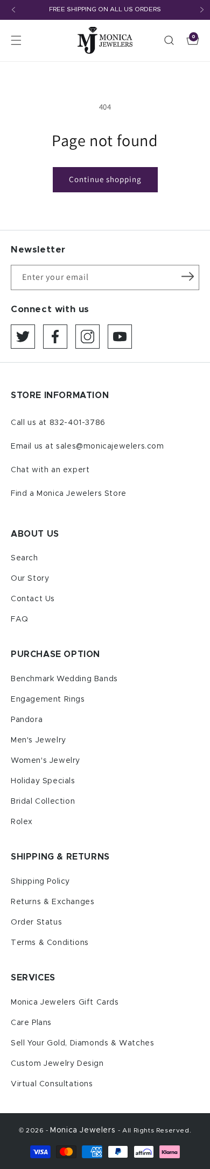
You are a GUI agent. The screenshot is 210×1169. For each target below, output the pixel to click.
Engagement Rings (48, 699)
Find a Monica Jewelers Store (69, 493)
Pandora (27, 720)
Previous (13, 9)
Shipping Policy (40, 881)
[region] (105, 10)
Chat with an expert (50, 470)
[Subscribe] (187, 276)
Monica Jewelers (84, 1130)
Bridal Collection (43, 801)
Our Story (30, 578)
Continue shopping (105, 179)
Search (24, 558)
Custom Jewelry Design (57, 1063)
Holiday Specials (43, 781)
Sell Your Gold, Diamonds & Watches (82, 1043)
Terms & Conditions (50, 943)
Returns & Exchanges (52, 902)
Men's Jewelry (38, 740)
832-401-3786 (78, 423)
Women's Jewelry (45, 760)
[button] (16, 40)
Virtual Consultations (52, 1084)
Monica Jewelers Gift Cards (65, 1002)
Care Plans (31, 1023)
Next (202, 9)
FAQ (20, 619)
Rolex (22, 822)
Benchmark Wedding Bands (64, 679)
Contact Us (33, 599)
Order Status (36, 922)
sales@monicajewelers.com (110, 446)
